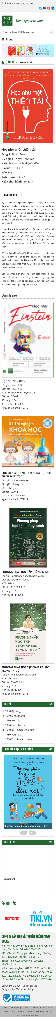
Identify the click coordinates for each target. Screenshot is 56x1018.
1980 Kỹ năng (13, 711)
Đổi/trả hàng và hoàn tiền (39, 1011)
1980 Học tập (13, 720)
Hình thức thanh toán (42, 1008)
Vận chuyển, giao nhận (15, 1011)
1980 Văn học (13, 734)
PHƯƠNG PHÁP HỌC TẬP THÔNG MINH (25, 572)
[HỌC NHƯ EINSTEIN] (28, 340)
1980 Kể (19, 62)
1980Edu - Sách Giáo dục (19, 730)
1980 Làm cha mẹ (15, 725)
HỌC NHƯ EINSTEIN (14, 381)
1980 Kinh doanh (15, 716)
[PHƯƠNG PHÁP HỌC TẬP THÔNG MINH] (28, 537)
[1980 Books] (28, 20)
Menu (10, 39)
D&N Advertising (24, 989)
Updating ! (9, 873)
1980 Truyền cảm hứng (18, 739)
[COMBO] (28, 442)
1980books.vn (29, 985)
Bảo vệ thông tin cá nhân (28, 1015)
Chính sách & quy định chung (16, 1008)
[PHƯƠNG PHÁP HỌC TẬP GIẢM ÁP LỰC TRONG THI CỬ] (28, 633)
